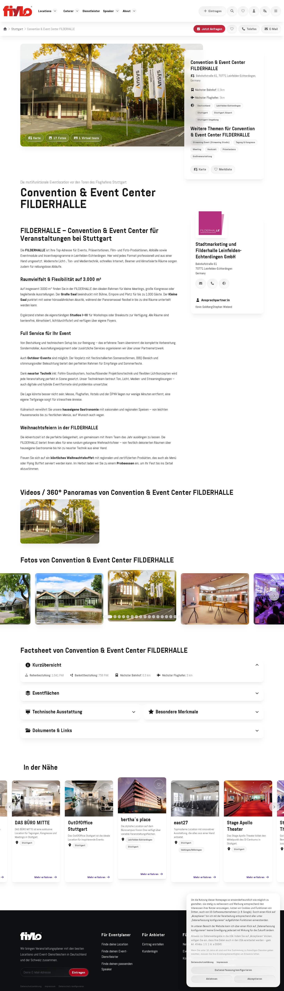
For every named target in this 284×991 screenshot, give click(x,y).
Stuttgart (17, 28)
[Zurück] (10, 595)
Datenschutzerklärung (31, 986)
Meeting (197, 149)
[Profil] (254, 11)
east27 (181, 822)
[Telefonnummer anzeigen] (212, 283)
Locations (44, 10)
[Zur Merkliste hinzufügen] (232, 29)
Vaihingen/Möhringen (191, 850)
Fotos (59, 137)
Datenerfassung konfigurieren (233, 970)
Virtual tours (89, 137)
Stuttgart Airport (223, 113)
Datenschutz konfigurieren (71, 986)
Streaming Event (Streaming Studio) (211, 142)
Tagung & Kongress (245, 142)
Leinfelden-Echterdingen (228, 106)
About (127, 10)
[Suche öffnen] (232, 11)
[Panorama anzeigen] (60, 521)
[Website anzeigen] (224, 283)
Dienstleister (91, 10)
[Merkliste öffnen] (243, 11)
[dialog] (233, 940)
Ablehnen (211, 978)
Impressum (50, 986)
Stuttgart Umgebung (208, 120)
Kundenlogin (150, 951)
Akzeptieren (254, 978)
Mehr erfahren (43, 877)
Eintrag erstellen (153, 944)
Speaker (108, 10)
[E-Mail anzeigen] (201, 283)
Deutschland (204, 106)
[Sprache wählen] (265, 11)
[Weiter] (274, 595)
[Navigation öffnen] (276, 11)
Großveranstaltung (202, 156)
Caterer (68, 10)
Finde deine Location (114, 944)
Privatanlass (229, 149)
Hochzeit (211, 149)
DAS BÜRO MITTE (32, 822)
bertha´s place (135, 819)
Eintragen (215, 10)
